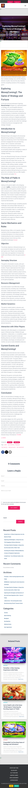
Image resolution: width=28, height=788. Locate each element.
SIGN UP (17, 2)
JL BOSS (3, 438)
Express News (14, 780)
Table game (16, 442)
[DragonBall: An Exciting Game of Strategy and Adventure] (14, 729)
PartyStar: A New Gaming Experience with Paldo (11, 669)
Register (16, 785)
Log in (11, 785)
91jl (15, 174)
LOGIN (10, 2)
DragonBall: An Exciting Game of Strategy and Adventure (13, 743)
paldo (5, 444)
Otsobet (15, 240)
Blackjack (17, 444)
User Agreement (20, 447)
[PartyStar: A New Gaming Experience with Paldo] (14, 655)
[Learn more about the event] (14, 12)
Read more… (21, 679)
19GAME (18, 434)
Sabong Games (12, 447)
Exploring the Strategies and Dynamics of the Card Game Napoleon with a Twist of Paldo (14, 595)
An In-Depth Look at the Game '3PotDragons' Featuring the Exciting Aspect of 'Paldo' (12, 707)
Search (5, 517)
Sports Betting (11, 444)
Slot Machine (4, 447)
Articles (9, 442)
